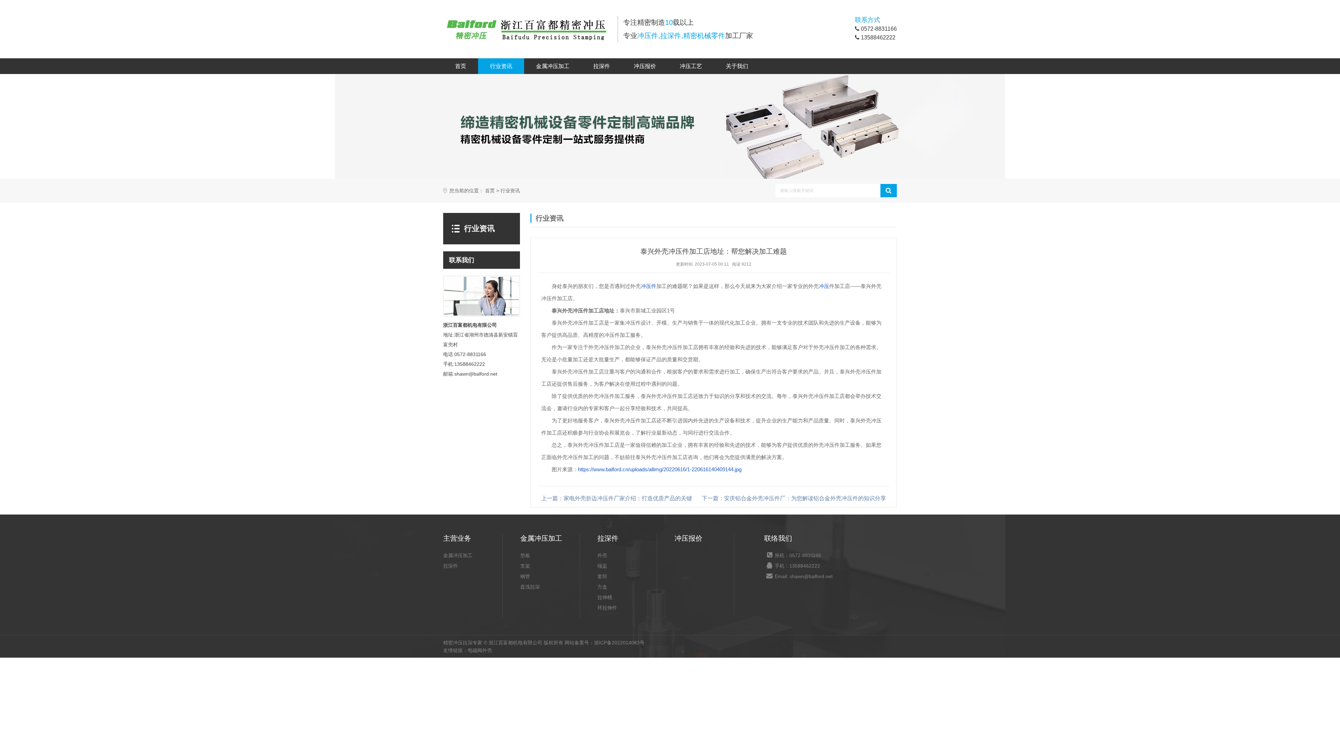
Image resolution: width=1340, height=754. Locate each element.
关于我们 (737, 66)
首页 (460, 66)
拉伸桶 (604, 597)
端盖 (602, 566)
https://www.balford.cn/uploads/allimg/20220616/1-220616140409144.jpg (660, 469)
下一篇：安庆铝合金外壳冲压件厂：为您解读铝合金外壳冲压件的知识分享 (794, 498)
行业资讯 (501, 66)
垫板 (525, 555)
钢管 (525, 576)
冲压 (824, 286)
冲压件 (648, 286)
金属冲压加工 (553, 66)
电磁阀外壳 (480, 650)
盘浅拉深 (530, 587)
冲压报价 (645, 66)
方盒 (602, 587)
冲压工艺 (691, 66)
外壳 (602, 555)
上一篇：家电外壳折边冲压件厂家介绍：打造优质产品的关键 (616, 498)
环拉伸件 (607, 608)
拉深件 (601, 66)
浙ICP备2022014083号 (619, 642)
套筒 (602, 576)
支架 (525, 566)
